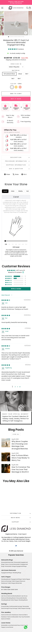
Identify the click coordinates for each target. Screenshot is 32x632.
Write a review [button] (16, 289)
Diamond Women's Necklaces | (10, 615)
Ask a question (16, 169)
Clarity (20, 191)
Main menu (15, 517)
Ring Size (15, 64)
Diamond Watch (5, 619)
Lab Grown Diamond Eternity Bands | (11, 596)
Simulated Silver (9, 74)
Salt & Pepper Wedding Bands (19, 600)
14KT (12, 79)
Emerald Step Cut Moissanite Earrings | (11, 606)
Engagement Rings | (6, 573)
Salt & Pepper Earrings (24, 608)
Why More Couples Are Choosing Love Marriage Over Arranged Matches (20, 445)
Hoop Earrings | (13, 608)
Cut (27, 191)
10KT (26, 74)
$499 (16, 589)
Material (16, 70)
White (12, 87)
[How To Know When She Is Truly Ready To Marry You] (5, 456)
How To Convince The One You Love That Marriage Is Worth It (21, 469)
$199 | (5, 589)
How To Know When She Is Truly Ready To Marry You (20, 457)
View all (16, 434)
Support (15, 522)
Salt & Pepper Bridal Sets (15, 583)
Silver (20, 74)
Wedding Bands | (6, 579)
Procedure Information (16, 161)
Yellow (16, 87)
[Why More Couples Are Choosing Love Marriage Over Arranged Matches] (5, 442)
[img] (5, 300)
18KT (19, 79)
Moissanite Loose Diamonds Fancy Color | (12, 625)
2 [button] (15, 387)
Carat (5, 191)
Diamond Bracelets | (13, 617)
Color (16, 83)
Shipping (8, 60)
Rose (20, 87)
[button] (12, 49)
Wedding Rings (17, 573)
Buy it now (16, 99)
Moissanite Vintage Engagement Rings (16, 566)
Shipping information (16, 165)
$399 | (13, 589)
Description (16, 157)
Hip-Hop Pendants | (24, 617)
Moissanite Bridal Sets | (7, 562)
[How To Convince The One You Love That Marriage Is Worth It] (5, 468)
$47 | (2, 589)
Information (15, 513)
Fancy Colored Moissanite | (12, 564)
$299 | (9, 589)
